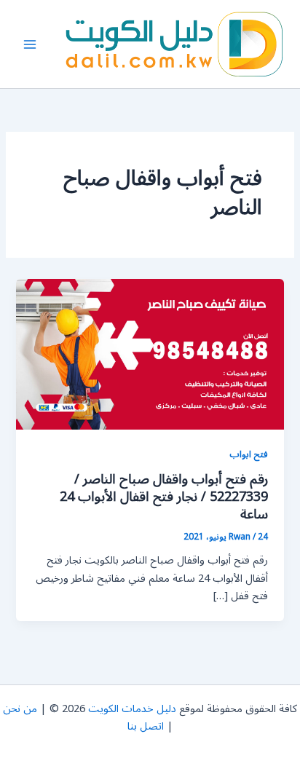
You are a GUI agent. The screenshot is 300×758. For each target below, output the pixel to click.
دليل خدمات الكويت (132, 709)
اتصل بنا (145, 726)
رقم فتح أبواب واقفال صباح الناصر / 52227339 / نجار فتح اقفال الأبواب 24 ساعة (164, 496)
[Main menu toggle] (30, 44)
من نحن (20, 709)
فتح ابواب (248, 454)
